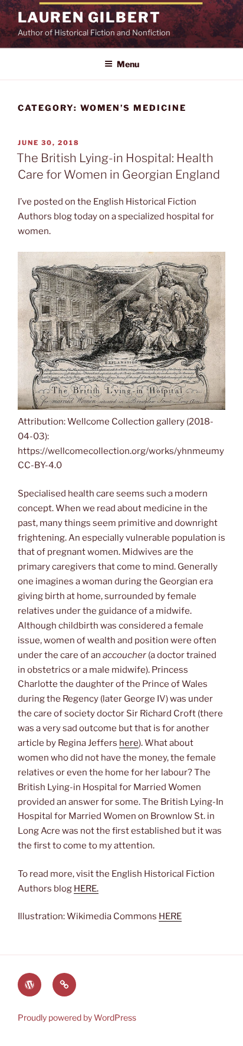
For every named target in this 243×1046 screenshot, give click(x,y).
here (129, 743)
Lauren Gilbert (89, 17)
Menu (128, 64)
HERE (170, 916)
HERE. (86, 888)
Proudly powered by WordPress (77, 1017)
